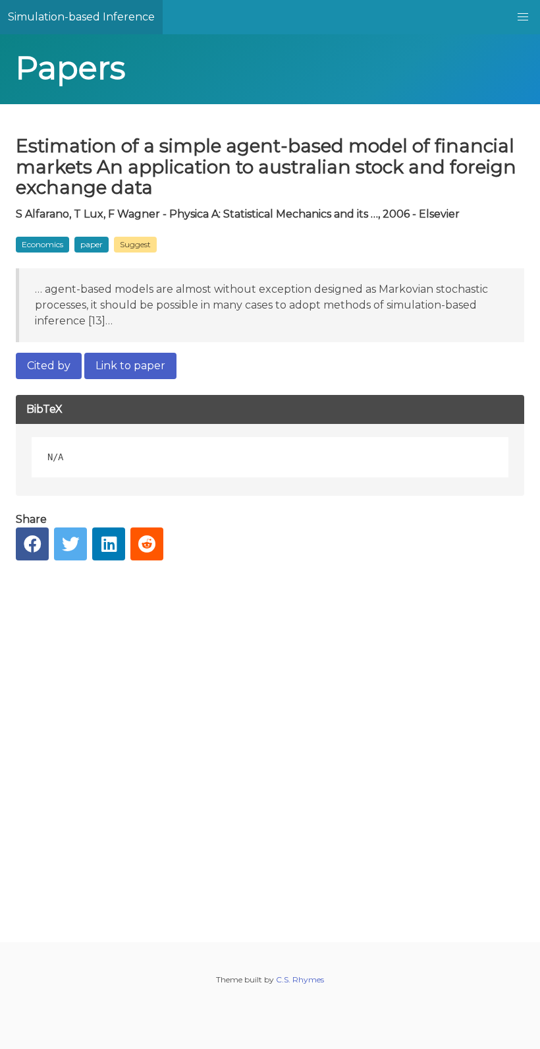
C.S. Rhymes (300, 979)
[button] (523, 17)
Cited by (48, 365)
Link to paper (130, 365)
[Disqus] (270, 741)
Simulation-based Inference (81, 17)
